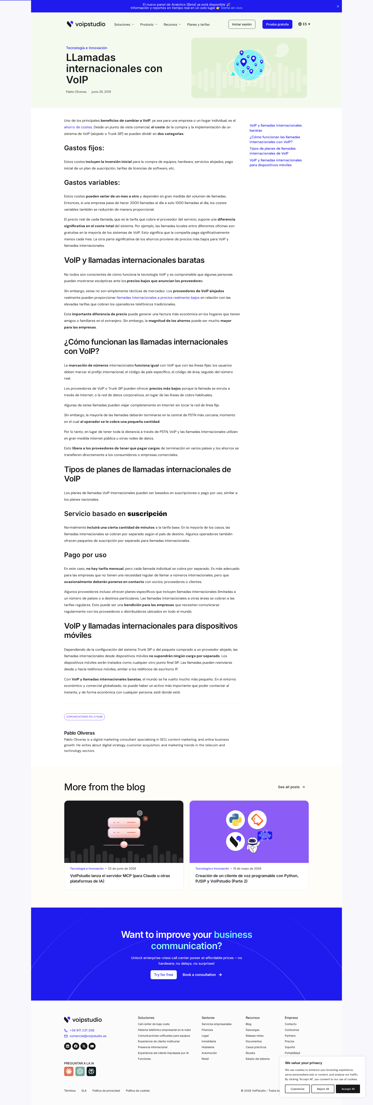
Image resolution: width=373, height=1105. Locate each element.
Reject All (323, 1089)
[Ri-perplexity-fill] (91, 1071)
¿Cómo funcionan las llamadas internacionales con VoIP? (275, 139)
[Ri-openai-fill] (80, 1071)
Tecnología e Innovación (86, 48)
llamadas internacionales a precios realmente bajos (158, 297)
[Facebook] (75, 1046)
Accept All (348, 1089)
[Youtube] (92, 1046)
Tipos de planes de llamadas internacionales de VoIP (273, 151)
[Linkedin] (67, 1046)
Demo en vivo (231, 8)
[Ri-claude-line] (68, 1071)
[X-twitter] (83, 1046)
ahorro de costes (78, 127)
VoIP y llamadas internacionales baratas (276, 128)
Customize (297, 1089)
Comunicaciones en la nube (84, 716)
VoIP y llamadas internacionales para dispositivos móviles (276, 162)
